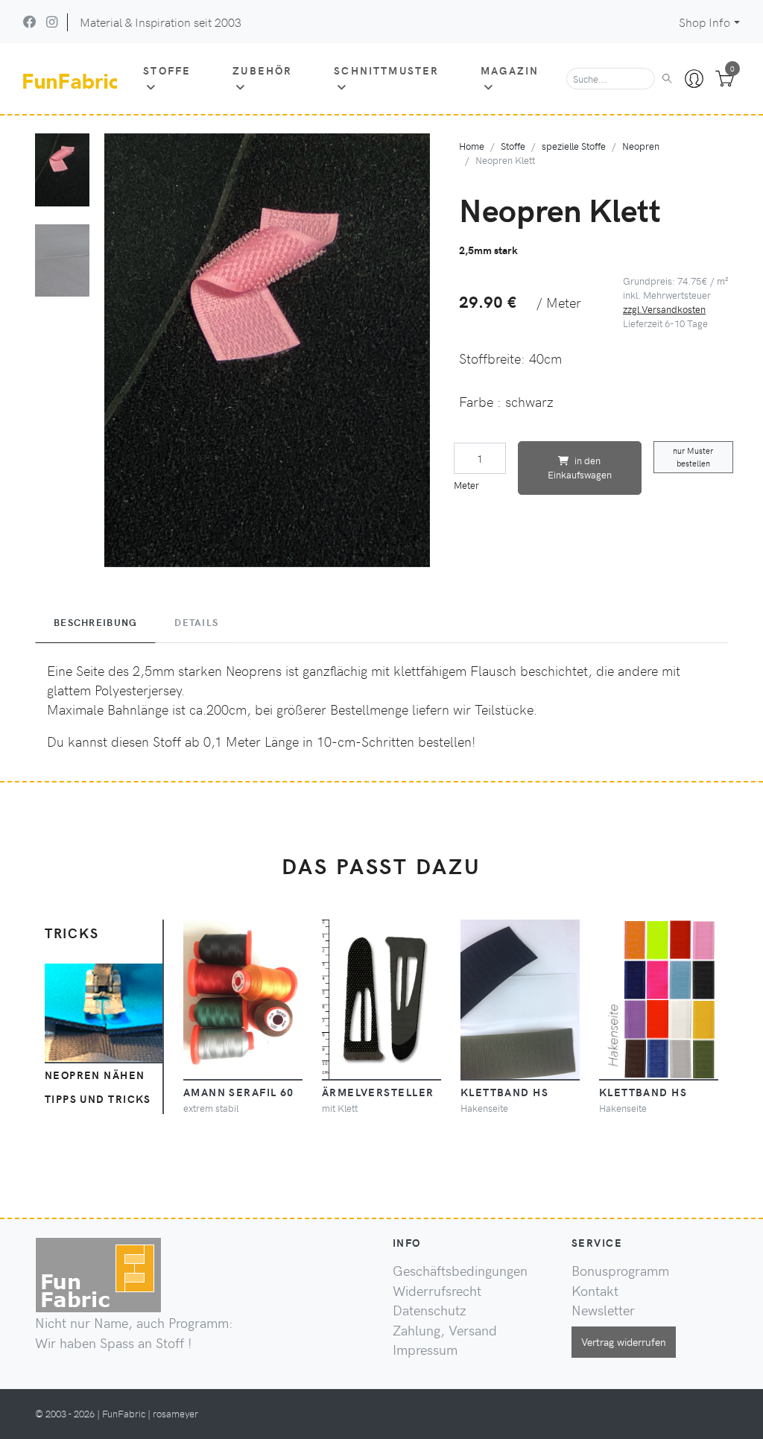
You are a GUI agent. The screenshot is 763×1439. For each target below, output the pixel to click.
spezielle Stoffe (574, 145)
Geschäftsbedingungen (460, 1271)
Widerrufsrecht (437, 1291)
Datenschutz (429, 1310)
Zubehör (262, 70)
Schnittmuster (386, 70)
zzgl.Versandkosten (664, 309)
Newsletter (603, 1310)
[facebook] (30, 22)
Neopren (640, 145)
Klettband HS (504, 1091)
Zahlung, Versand (445, 1330)
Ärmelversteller (378, 1091)
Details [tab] (196, 622)
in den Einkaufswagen (580, 467)
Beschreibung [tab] (95, 622)
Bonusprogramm (620, 1271)
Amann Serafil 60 (238, 1091)
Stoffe (167, 70)
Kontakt (595, 1291)
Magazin (510, 70)
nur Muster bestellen (693, 457)
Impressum (425, 1350)
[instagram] (51, 22)
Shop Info (704, 22)
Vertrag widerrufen (623, 1341)
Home (471, 145)
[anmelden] (694, 79)
